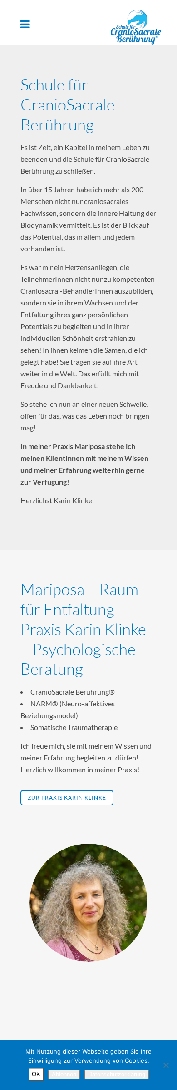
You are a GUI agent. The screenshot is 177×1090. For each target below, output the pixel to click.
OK (36, 1074)
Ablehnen (64, 1074)
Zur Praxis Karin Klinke (67, 797)
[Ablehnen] (165, 1065)
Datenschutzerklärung (116, 1074)
